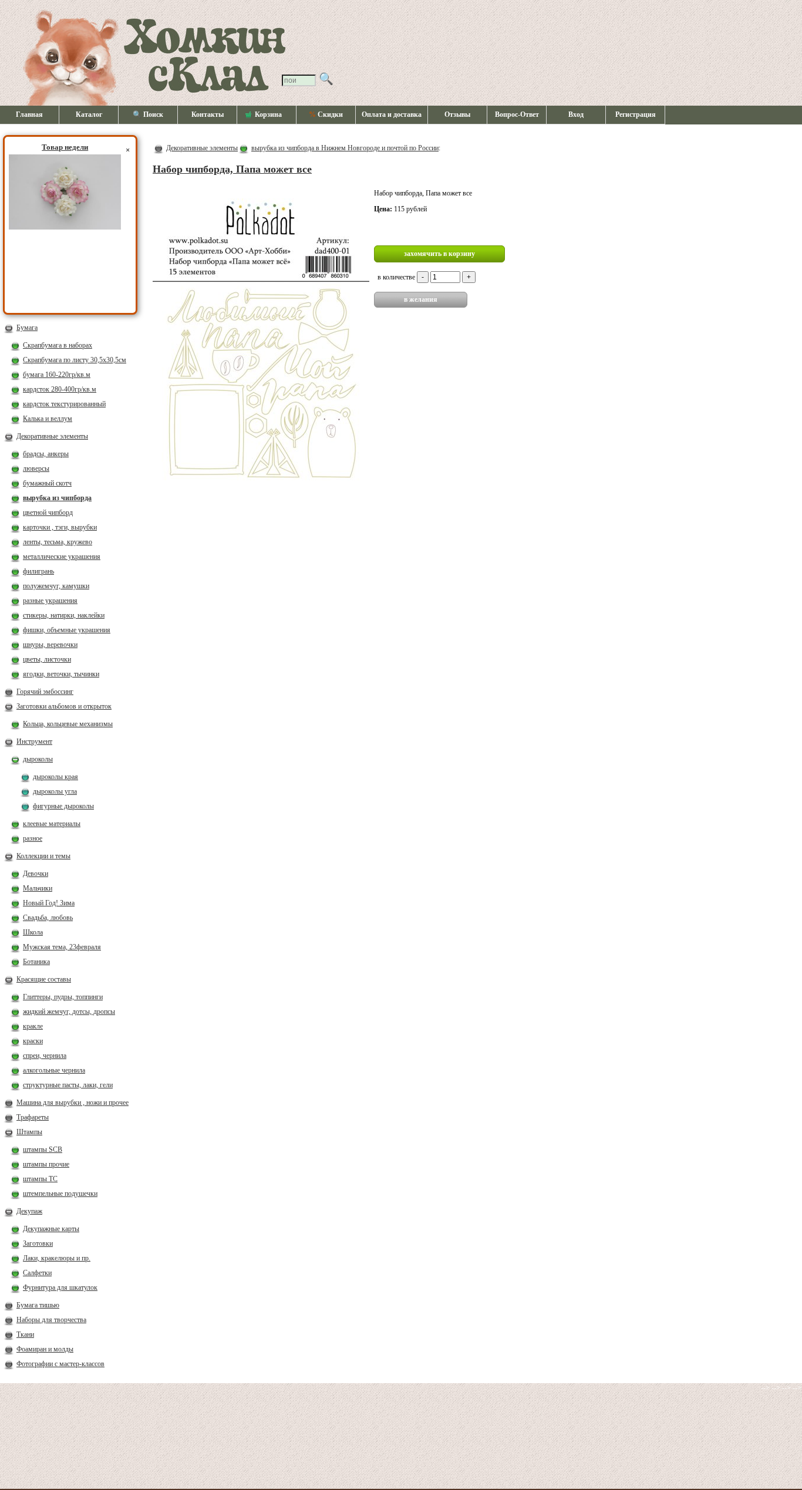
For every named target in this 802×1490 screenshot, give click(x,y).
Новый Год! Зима (49, 903)
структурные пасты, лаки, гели (68, 1085)
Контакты (207, 114)
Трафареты (32, 1117)
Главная (29, 114)
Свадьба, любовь (48, 917)
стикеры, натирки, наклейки (64, 615)
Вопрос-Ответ (517, 114)
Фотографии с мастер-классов (60, 1364)
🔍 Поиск (148, 114)
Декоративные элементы (52, 436)
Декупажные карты (51, 1229)
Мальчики (37, 888)
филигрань (38, 571)
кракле (33, 1026)
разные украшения (50, 600)
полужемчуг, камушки (56, 586)
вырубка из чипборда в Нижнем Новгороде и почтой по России (345, 148)
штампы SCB (42, 1149)
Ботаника (36, 962)
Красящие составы (43, 979)
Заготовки (38, 1243)
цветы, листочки (47, 659)
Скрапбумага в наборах (57, 345)
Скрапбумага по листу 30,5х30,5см (74, 360)
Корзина (268, 114)
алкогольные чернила (54, 1070)
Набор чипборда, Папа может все (232, 169)
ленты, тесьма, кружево (57, 542)
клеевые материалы (51, 824)
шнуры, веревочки (50, 645)
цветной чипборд (48, 512)
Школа (33, 932)
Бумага (27, 327)
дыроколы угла (55, 791)
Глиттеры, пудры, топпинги (63, 997)
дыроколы (38, 759)
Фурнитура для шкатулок (60, 1287)
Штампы (29, 1132)
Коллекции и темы (43, 856)
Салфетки (37, 1273)
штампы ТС (40, 1179)
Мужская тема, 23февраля (62, 947)
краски (33, 1041)
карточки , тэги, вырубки (60, 527)
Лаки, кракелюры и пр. (56, 1258)
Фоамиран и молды (44, 1349)
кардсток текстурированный (64, 404)
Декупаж (29, 1211)
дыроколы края (55, 777)
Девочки (35, 873)
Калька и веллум (47, 418)
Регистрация (635, 114)
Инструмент (34, 741)
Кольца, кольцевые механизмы (68, 724)
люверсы (36, 468)
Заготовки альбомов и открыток (64, 706)
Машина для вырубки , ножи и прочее (72, 1102)
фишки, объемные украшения (66, 630)
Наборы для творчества (51, 1320)
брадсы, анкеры (46, 454)
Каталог (89, 114)
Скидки (326, 114)
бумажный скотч (47, 483)
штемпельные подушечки (60, 1193)
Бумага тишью (37, 1305)
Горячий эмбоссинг (44, 691)
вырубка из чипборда (57, 498)
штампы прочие (46, 1164)
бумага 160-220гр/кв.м (56, 374)
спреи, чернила (44, 1055)
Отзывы (457, 114)
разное (32, 838)
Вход (576, 114)
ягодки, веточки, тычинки (61, 674)
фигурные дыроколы (63, 806)
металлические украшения (61, 556)
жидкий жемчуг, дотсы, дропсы (69, 1011)
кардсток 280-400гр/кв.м (59, 389)
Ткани (25, 1334)
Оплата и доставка (392, 114)
